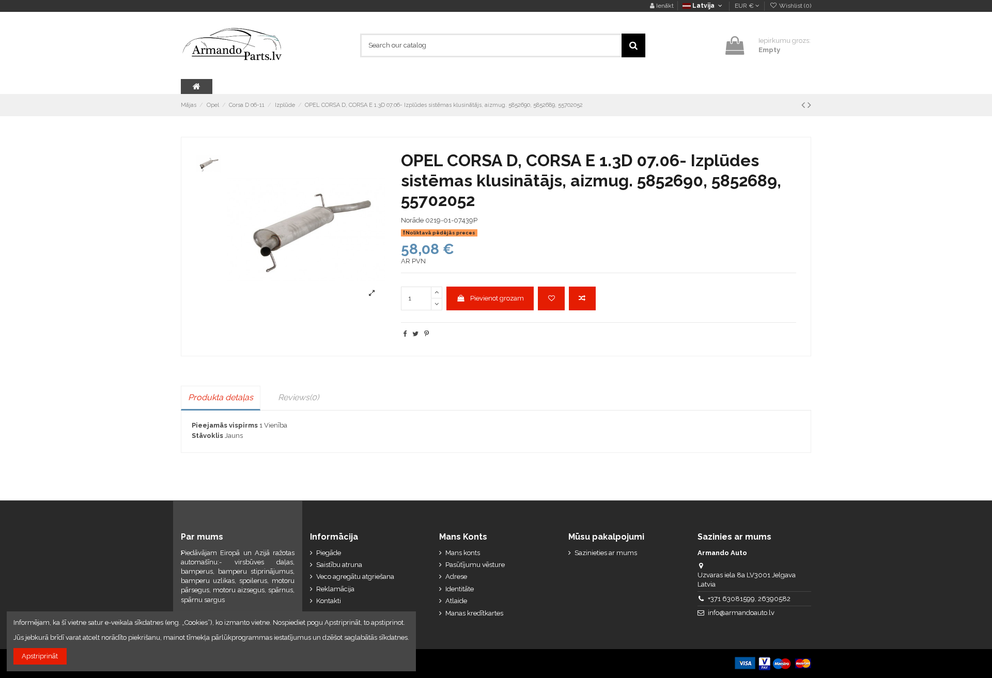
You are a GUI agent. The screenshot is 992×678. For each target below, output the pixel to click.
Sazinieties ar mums (606, 553)
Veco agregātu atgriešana (355, 576)
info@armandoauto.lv (741, 613)
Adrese (456, 576)
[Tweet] (415, 334)
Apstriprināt (40, 656)
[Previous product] (804, 105)
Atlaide (456, 601)
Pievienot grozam (497, 298)
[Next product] (809, 105)
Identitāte (459, 589)
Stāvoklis (207, 435)
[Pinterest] (426, 334)
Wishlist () (794, 5)
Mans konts (462, 553)
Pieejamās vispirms (225, 425)
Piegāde (328, 553)
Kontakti (328, 601)
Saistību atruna (339, 565)
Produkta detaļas (220, 397)
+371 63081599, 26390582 (749, 599)
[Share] (405, 334)
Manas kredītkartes (474, 613)
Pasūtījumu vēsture (475, 565)
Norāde (412, 220)
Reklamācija (335, 589)
